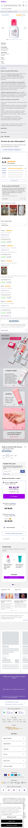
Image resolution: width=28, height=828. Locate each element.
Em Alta (5, 754)
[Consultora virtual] (23, 5)
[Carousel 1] (7, 39)
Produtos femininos (9, 689)
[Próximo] (18, 584)
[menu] (1, 5)
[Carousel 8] (15, 39)
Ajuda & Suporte (7, 738)
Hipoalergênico (4, 50)
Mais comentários (5, 315)
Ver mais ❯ (25, 620)
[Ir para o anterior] (2, 27)
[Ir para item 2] (14, 584)
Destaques (5, 749)
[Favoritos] (26, 2)
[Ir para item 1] (13, 584)
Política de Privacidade (12, 697)
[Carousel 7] (14, 39)
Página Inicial (4, 11)
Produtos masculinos (20, 689)
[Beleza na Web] (3, 2)
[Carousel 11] (19, 39)
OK (22, 471)
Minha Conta (6, 761)
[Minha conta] (23, 2)
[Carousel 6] (13, 39)
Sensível (3, 55)
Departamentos (7, 744)
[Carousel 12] (20, 39)
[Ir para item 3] (15, 584)
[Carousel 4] (14, 610)
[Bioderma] (7, 452)
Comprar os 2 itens (14, 577)
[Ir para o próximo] (25, 27)
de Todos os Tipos (5, 54)
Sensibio (16, 11)
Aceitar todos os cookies (11, 825)
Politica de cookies (8, 814)
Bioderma (10, 11)
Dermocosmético (4, 48)
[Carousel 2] (12, 610)
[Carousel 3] (13, 610)
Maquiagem (3, 44)
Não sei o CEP (6, 474)
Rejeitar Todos (12, 821)
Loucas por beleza (7, 766)
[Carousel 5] (15, 610)
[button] (25, 447)
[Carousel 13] (21, 39)
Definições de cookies (11, 817)
